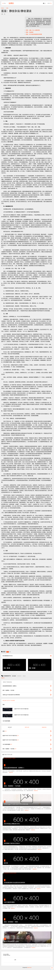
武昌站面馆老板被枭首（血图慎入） (14, 768)
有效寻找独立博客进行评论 (12, 824)
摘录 (3, 704)
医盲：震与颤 (7, 668)
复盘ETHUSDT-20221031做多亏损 (21, 708)
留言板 (6, 863)
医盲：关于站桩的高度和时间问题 (34, 34)
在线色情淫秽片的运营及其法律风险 (14, 882)
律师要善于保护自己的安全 (12, 843)
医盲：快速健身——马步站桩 (12, 786)
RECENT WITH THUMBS (9, 700)
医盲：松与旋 (32, 668)
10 (5, 939)
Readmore (11, 772)
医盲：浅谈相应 (29, 32)
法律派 (11, 3)
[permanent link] (4, 14)
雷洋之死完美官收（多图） (12, 941)
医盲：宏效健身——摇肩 (11, 922)
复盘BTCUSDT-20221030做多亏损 (21, 714)
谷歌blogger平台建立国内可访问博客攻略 (16, 804)
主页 (15, 959)
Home (2, 8)
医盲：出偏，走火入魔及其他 (33, 30)
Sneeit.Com (29, 967)
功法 (7, 8)
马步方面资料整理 (6, 720)
